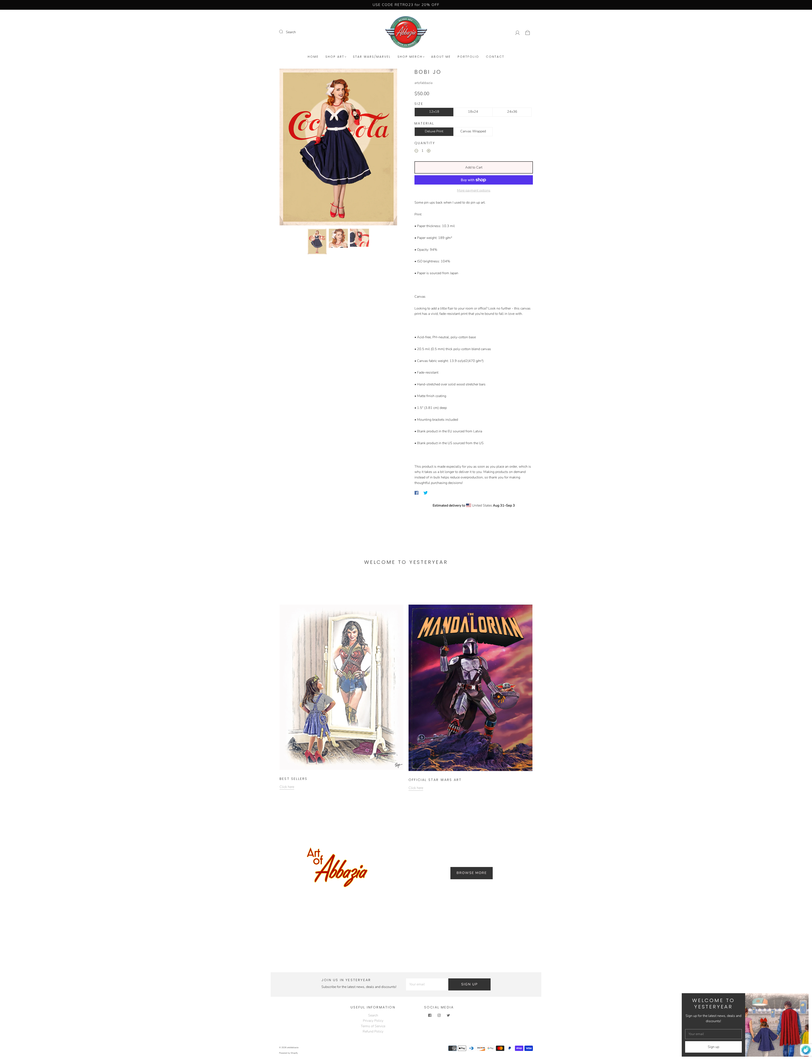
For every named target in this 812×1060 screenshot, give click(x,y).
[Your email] (427, 984)
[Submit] (283, 31)
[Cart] (528, 32)
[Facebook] (416, 492)
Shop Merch (410, 57)
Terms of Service (373, 1026)
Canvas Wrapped (473, 131)
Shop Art (334, 57)
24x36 (512, 111)
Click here (287, 787)
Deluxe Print (434, 131)
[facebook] (429, 1015)
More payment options (473, 190)
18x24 (473, 111)
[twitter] (448, 1015)
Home (313, 57)
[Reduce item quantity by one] (416, 151)
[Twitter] (425, 492)
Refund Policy (373, 1031)
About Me (441, 57)
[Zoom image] (338, 148)
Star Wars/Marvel (372, 57)
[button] (291, 148)
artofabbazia (423, 83)
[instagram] (439, 1015)
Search (291, 32)
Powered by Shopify (288, 1053)
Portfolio (468, 57)
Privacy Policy (373, 1020)
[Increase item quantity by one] (428, 151)
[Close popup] (804, 997)
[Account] (518, 32)
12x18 (434, 111)
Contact (495, 57)
